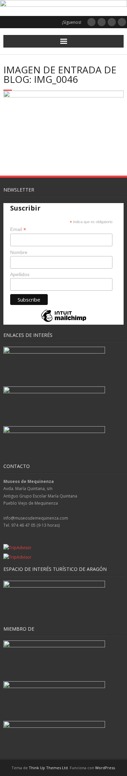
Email (18, 229)
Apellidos (19, 274)
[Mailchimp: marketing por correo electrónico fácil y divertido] (63, 321)
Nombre (18, 252)
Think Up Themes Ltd (48, 767)
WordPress (105, 767)
